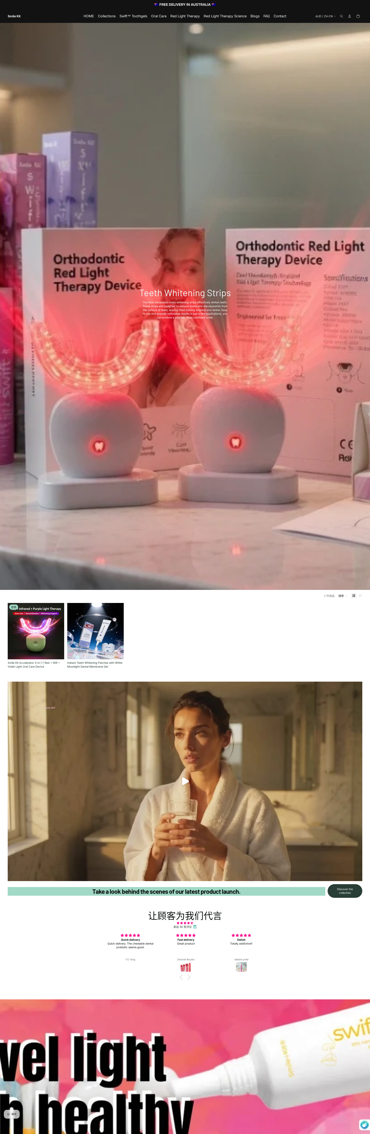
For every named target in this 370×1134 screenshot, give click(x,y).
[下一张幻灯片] (58, 631)
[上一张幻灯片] (13, 631)
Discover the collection (345, 891)
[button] (342, 595)
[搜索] (341, 16)
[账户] (349, 16)
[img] (185, 923)
